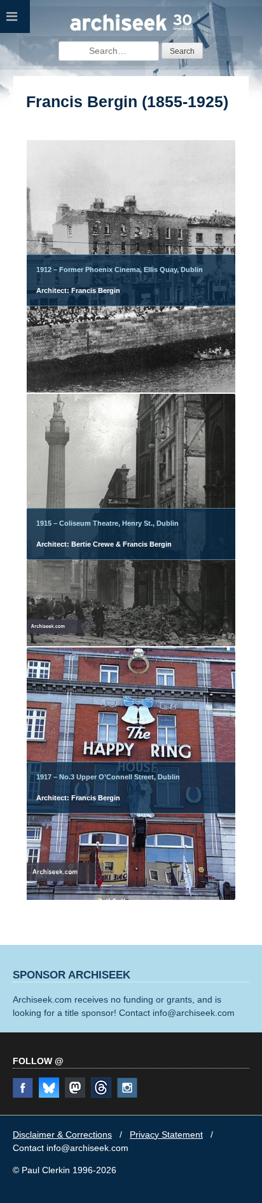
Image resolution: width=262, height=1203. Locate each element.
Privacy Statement (166, 1134)
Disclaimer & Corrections (62, 1134)
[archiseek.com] (131, 29)
